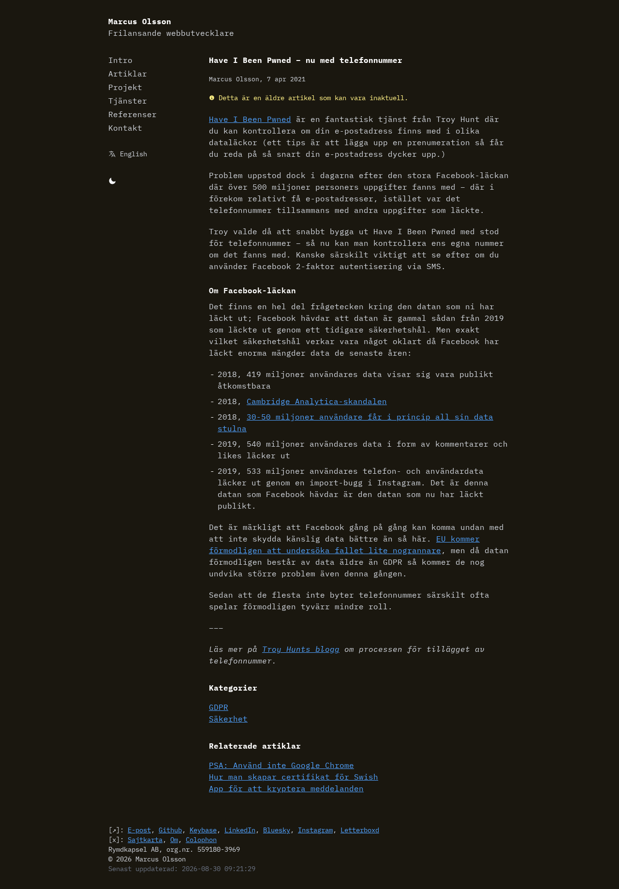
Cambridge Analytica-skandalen (317, 401)
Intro (120, 60)
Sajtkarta (145, 839)
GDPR (218, 707)
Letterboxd (359, 830)
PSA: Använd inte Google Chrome (281, 765)
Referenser (132, 114)
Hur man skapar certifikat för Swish (293, 777)
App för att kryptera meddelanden (286, 788)
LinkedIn (239, 830)
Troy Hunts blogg (300, 649)
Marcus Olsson (171, 27)
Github (170, 830)
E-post (139, 830)
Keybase (203, 830)
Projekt (125, 87)
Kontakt (125, 128)
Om (174, 839)
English (133, 154)
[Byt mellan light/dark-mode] (112, 180)
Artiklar (127, 73)
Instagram (315, 830)
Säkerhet (228, 718)
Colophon (201, 839)
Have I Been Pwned (250, 119)
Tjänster (127, 100)
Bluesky (276, 830)
